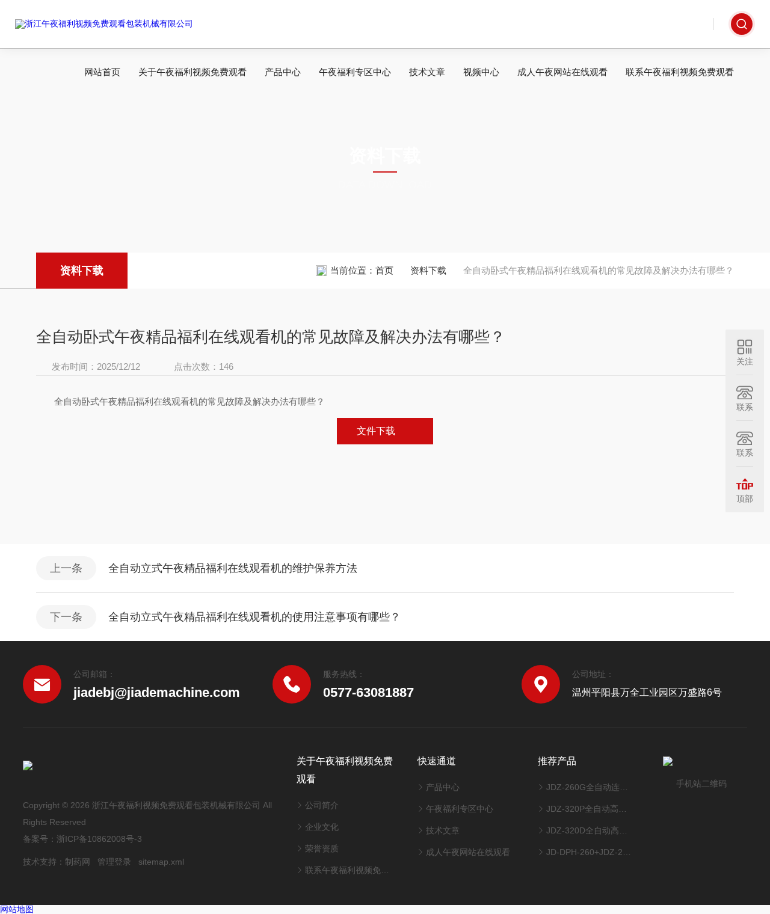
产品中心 (283, 72)
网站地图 (17, 909)
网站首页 (102, 72)
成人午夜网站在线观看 (562, 72)
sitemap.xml (161, 861)
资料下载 (81, 271)
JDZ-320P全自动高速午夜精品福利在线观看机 (590, 809)
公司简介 (322, 805)
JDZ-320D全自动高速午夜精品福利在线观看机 (590, 830)
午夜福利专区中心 (355, 72)
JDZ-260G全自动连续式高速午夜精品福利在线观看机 (590, 787)
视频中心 (481, 72)
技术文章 (427, 72)
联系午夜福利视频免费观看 (680, 72)
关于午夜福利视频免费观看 (192, 72)
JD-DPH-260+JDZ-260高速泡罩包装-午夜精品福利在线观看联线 (590, 852)
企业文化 (322, 827)
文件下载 (376, 431)
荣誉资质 (322, 848)
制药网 (77, 861)
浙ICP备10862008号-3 (99, 839)
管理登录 (114, 861)
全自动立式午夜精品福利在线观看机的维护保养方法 (232, 568)
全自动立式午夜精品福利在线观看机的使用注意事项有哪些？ (254, 617)
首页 (384, 270)
